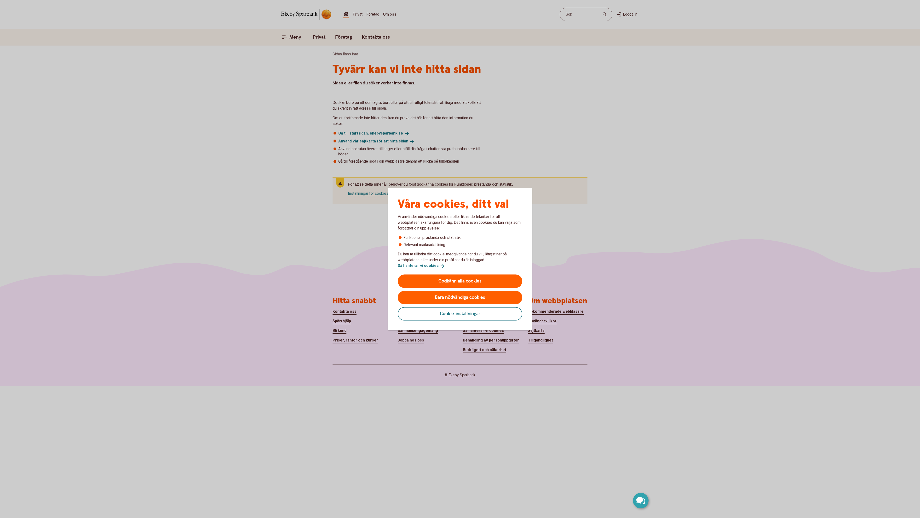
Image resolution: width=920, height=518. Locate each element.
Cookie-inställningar (460, 314)
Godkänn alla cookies (460, 281)
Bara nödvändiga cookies (460, 297)
